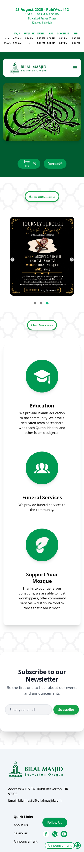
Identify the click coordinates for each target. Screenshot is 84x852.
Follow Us (54, 822)
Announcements (42, 196)
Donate (53, 163)
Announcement (60, 845)
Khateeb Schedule (42, 22)
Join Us (27, 163)
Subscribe (66, 709)
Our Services (42, 325)
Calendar (21, 833)
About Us (21, 825)
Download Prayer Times (42, 18)
